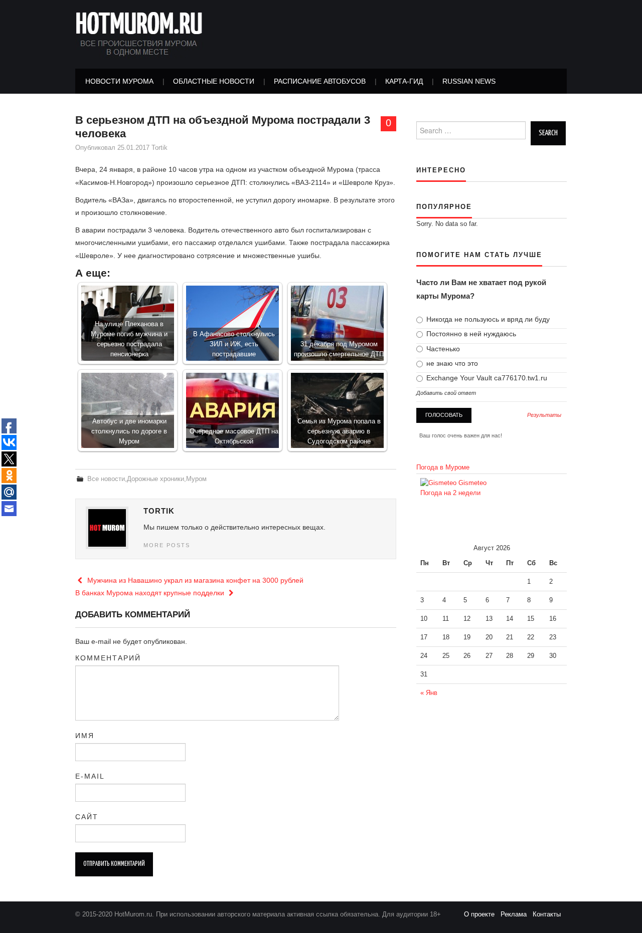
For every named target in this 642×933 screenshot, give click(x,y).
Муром (196, 479)
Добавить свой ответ (446, 393)
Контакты (550, 914)
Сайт (86, 817)
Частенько (442, 349)
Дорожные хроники (155, 479)
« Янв (428, 692)
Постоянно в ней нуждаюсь (470, 334)
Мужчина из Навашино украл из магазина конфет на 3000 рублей (194, 580)
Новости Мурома (119, 81)
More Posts (166, 545)
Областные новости (213, 81)
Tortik (159, 147)
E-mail (90, 776)
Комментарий (108, 658)
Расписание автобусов (320, 81)
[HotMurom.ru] (139, 34)
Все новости (106, 479)
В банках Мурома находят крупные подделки (150, 593)
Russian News (469, 81)
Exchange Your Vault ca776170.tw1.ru (485, 378)
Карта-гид (404, 81)
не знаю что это (451, 363)
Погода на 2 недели (450, 493)
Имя (84, 736)
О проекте (482, 914)
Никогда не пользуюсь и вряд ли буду (487, 319)
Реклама (517, 914)
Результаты (544, 415)
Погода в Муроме (442, 467)
